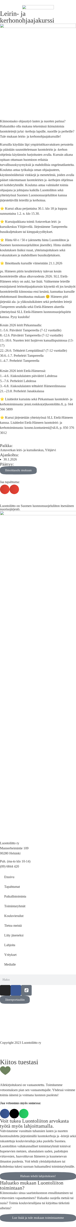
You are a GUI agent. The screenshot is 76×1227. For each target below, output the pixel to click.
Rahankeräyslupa (11, 1029)
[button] (5, 489)
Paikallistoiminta (15, 896)
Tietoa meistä (13, 925)
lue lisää (36, 281)
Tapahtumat (12, 886)
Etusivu (9, 877)
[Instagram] (5, 990)
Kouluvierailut (13, 916)
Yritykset (10, 954)
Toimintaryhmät (14, 906)
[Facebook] (16, 990)
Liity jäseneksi (13, 935)
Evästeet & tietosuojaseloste (18, 1024)
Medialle (10, 964)
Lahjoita (9, 945)
